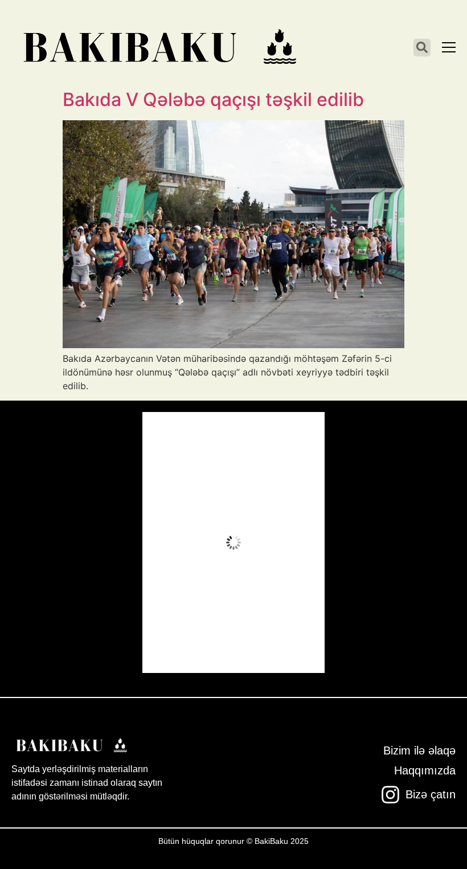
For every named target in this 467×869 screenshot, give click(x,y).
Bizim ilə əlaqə (419, 750)
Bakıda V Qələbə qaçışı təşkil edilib (213, 99)
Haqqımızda (425, 770)
